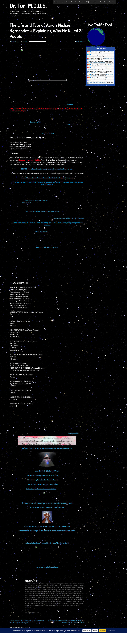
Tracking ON (99, 46)
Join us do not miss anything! (47, 247)
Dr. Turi (25, 41)
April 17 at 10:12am (47, 133)
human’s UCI (70, 124)
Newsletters (65, 2)
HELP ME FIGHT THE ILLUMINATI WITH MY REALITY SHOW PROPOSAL (47, 449)
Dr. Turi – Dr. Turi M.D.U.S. (93, 72)
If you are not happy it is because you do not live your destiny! (47, 526)
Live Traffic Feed (100, 48)
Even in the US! (35, 122)
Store (80, 2)
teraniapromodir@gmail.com (47, 567)
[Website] (25, 610)
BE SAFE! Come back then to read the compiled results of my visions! (47, 169)
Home (56, 2)
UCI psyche (26, 202)
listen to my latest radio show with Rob (41, 489)
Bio (72, 2)
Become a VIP (73, 433)
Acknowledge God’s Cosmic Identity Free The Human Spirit (47, 543)
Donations (112, 2)
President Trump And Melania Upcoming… (96, 62)
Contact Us (103, 2)
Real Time (100, 85)
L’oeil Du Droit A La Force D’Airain (47, 471)
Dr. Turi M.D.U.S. (28, 5)
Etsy (76, 2)
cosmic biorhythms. (42, 232)
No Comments (80, 41)
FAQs (87, 2)
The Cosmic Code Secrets (37, 41)
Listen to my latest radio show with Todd (42, 475)
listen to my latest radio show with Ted (43, 484)
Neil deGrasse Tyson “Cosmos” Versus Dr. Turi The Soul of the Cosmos (47, 178)
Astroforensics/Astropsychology (36, 200)
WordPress (25, 627)
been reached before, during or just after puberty (42, 211)
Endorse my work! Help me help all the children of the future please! (47, 503)
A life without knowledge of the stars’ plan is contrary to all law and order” (47, 531)
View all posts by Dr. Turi (33, 613)
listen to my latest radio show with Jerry (43, 480)
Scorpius (70, 104)
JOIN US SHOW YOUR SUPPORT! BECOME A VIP (47, 507)
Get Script (95, 85)
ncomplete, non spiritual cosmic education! (69, 218)
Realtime (92, 46)
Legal (94, 2)
